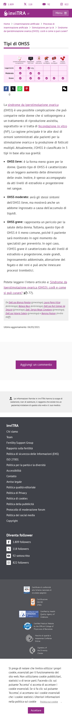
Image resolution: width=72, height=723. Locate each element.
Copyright (12, 520)
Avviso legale (14, 481)
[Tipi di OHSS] (36, 68)
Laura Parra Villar (52, 302)
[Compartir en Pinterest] (26, 88)
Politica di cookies (17, 498)
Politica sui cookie (49, 701)
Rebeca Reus (24, 306)
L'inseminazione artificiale (27, 23)
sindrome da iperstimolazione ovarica (33, 105)
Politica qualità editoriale (21, 487)
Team (9, 437)
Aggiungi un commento (36, 365)
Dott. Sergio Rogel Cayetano (38, 309)
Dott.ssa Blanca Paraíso (20, 302)
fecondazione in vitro (52, 126)
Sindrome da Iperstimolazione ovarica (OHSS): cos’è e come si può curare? (35, 287)
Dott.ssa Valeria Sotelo (16, 313)
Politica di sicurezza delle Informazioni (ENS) (32, 453)
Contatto (11, 476)
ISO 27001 (12, 459)
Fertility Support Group (19, 442)
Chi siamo (12, 431)
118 (30, 4)
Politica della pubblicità (20, 504)
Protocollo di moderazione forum (25, 509)
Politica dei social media (20, 515)
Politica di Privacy (16, 492)
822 (66, 4)
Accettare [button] (36, 710)
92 (48, 4)
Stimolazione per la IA (43, 27)
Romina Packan (48, 313)
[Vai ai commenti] (64, 88)
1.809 (10, 4)
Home (7, 23)
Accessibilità (13, 470)
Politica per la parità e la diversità (25, 465)
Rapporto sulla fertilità (19, 448)
